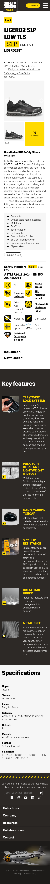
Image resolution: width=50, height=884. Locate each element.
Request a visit (13, 255)
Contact (8, 837)
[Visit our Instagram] (19, 797)
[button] (7, 101)
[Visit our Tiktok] (39, 797)
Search (34, 5)
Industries (11, 351)
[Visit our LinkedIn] (32, 797)
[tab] (25, 352)
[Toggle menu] (46, 5)
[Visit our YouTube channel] (25, 797)
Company (9, 815)
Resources (10, 822)
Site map (17, 873)
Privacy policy (30, 873)
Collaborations (13, 830)
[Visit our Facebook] (12, 797)
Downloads (12, 357)
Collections (11, 808)
